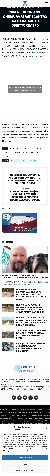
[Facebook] (14, 397)
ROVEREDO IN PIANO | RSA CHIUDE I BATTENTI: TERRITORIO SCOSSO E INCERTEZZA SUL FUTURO (25, 194)
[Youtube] (25, 397)
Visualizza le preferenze (25, 470)
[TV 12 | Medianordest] (25, 1)
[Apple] (36, 397)
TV (39, 152)
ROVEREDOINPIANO (22, 152)
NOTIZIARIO (37, 148)
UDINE (6, 156)
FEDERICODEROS (16, 148)
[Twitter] (19, 397)
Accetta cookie (25, 458)
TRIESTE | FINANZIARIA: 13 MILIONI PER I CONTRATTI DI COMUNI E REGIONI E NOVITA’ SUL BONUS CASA (25, 178)
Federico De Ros (35, 56)
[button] (46, 428)
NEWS (27, 148)
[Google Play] (30, 397)
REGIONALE (8, 152)
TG (33, 152)
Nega (25, 464)
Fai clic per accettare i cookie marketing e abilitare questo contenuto (25, 89)
